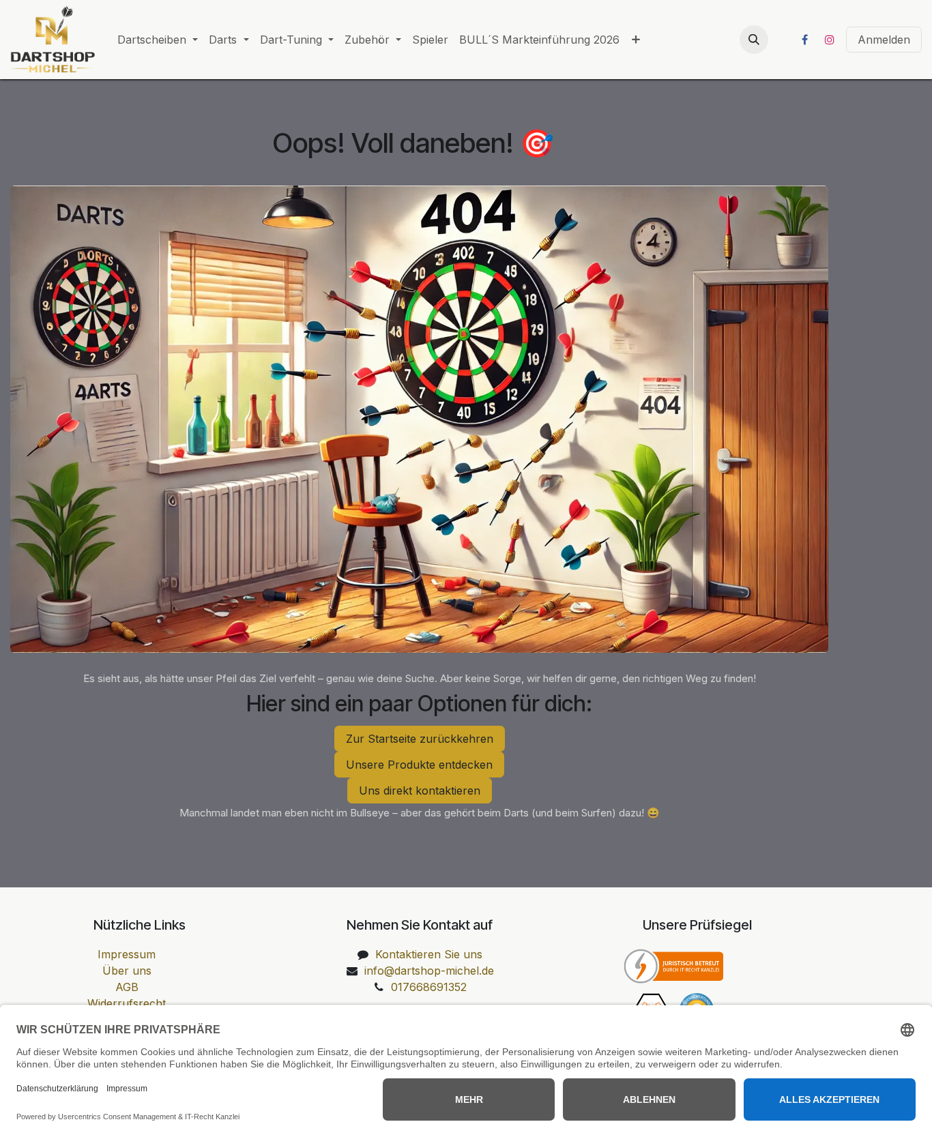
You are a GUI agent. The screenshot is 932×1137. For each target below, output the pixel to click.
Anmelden (884, 39)
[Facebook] (804, 39)
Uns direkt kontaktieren (419, 790)
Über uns (126, 970)
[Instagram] (830, 39)
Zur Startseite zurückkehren (419, 738)
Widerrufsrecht (126, 1003)
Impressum (127, 954)
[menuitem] (157, 39)
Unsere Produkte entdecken (419, 764)
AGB (127, 987)
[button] (754, 39)
